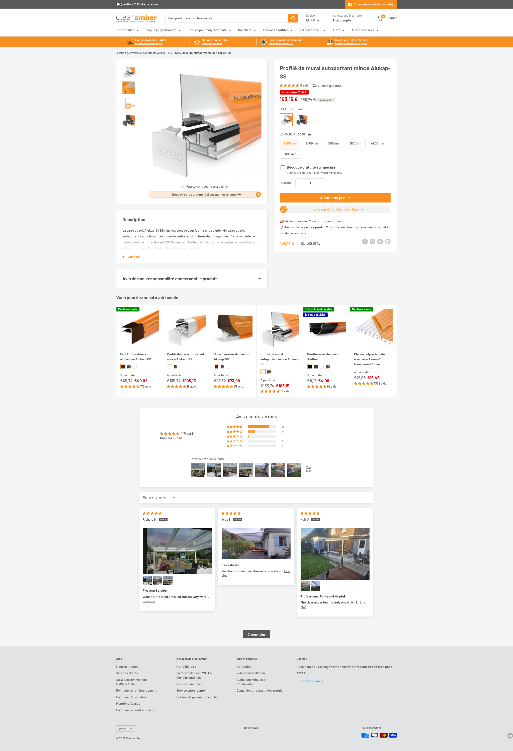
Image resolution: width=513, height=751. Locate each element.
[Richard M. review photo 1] (177, 551)
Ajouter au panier (335, 197)
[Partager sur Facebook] (365, 241)
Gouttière (245, 30)
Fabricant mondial (188, 684)
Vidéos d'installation (250, 673)
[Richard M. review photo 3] (158, 580)
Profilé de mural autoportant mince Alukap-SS (280, 359)
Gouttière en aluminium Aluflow (323, 356)
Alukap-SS (287, 243)
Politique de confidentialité (135, 710)
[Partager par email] (388, 241)
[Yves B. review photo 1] (256, 544)
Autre (336, 30)
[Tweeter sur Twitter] (380, 241)
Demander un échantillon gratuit (259, 690)
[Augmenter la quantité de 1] (321, 183)
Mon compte (342, 20)
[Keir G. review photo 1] (335, 554)
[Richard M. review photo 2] (147, 580)
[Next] (396, 351)
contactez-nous (312, 681)
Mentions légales (128, 703)
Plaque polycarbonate (161, 30)
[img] (152, 513)
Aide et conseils (363, 30)
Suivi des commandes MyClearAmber (131, 682)
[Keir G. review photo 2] (305, 586)
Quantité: (286, 183)
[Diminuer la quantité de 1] (300, 183)
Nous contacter (127, 666)
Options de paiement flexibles (197, 697)
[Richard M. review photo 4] (168, 580)
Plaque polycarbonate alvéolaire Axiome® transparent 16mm (369, 359)
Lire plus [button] (149, 601)
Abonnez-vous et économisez (374, 4)
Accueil (121, 53)
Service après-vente (190, 690)
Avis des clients (127, 673)
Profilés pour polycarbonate (207, 30)
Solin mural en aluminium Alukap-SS (231, 356)
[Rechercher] (293, 18)
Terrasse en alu (310, 30)
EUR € (122, 728)
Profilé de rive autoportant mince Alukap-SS (185, 356)
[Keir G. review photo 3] (315, 586)
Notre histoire (186, 666)
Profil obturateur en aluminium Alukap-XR (135, 356)
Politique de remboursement (136, 690)
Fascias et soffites (276, 30)
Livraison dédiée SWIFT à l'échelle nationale (194, 675)
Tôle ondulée (125, 30)
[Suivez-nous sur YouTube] (510, 735)
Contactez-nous (147, 4)
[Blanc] (286, 119)
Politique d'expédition (131, 697)
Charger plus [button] (256, 634)
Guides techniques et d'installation (251, 682)
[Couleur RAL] (301, 119)
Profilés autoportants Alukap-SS (150, 53)
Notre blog (243, 666)
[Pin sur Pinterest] (372, 241)
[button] (289, 85)
